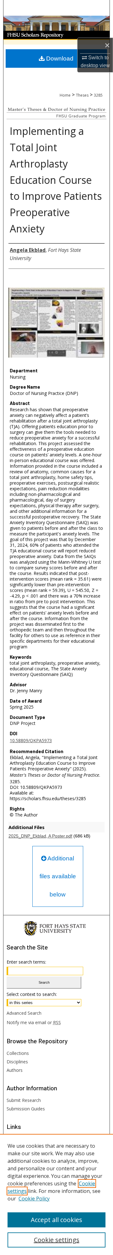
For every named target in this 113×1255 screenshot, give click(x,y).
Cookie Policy (34, 1198)
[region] (56, 1194)
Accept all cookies (56, 1219)
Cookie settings (56, 1240)
